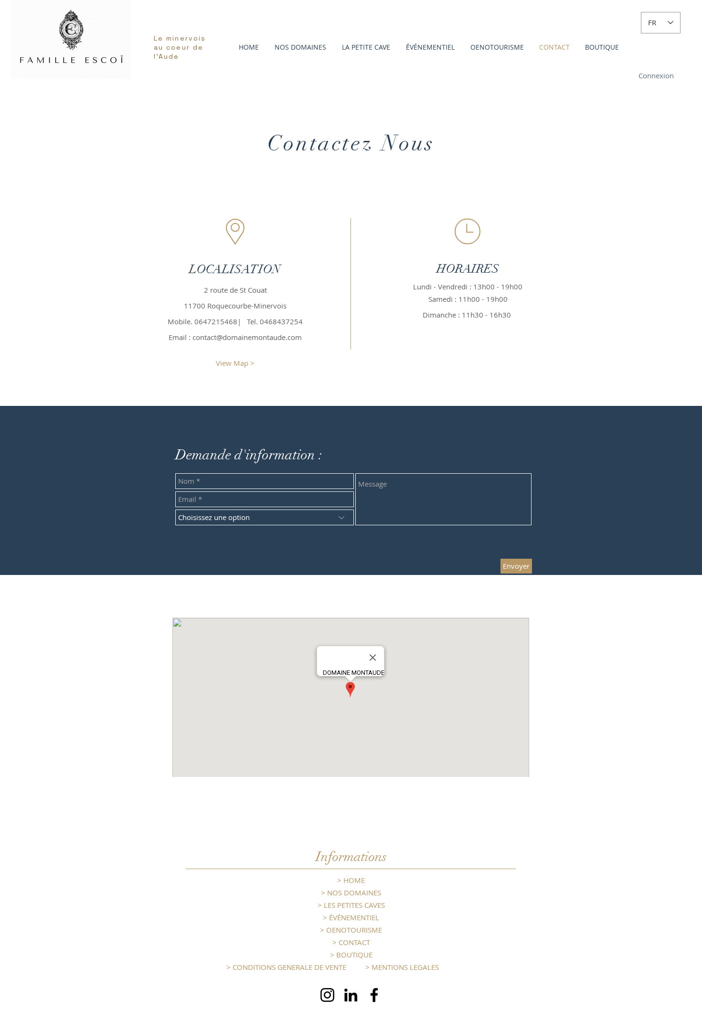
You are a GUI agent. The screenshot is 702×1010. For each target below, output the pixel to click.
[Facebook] (374, 995)
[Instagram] (327, 995)
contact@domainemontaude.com (247, 337)
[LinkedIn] (350, 995)
